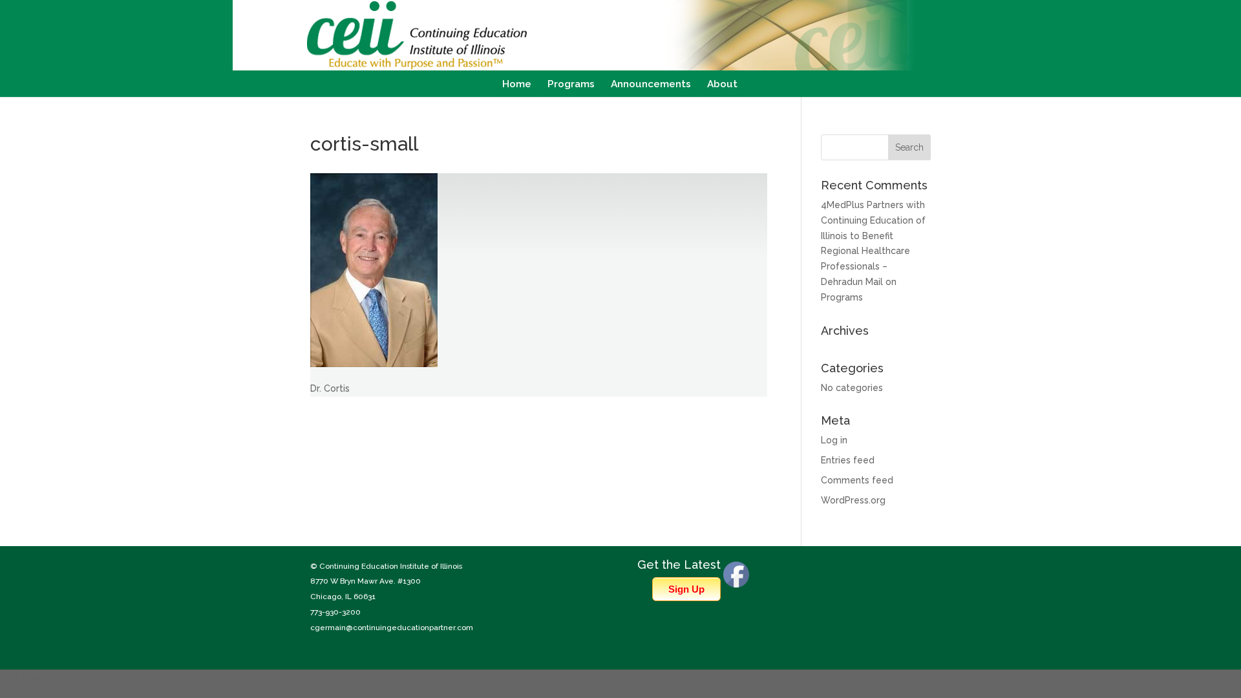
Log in (834, 440)
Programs (571, 84)
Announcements (651, 84)
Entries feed (848, 460)
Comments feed (857, 480)
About (722, 84)
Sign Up (686, 589)
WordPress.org (853, 500)
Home (516, 84)
